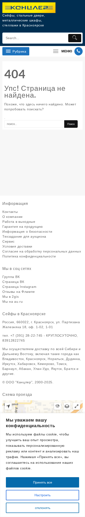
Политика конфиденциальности (29, 256)
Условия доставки (17, 246)
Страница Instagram (19, 287)
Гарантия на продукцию (22, 226)
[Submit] (74, 38)
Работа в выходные (18, 221)
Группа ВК (11, 277)
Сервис (8, 241)
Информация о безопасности (27, 231)
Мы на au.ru (12, 301)
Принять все (42, 482)
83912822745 (13, 340)
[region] (42, 465)
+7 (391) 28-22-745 (26, 335)
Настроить (42, 495)
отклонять (42, 508)
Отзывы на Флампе (18, 292)
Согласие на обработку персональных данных (41, 251)
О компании (12, 217)
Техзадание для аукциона (24, 236)
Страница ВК (13, 282)
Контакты (10, 212)
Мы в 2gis (10, 296)
